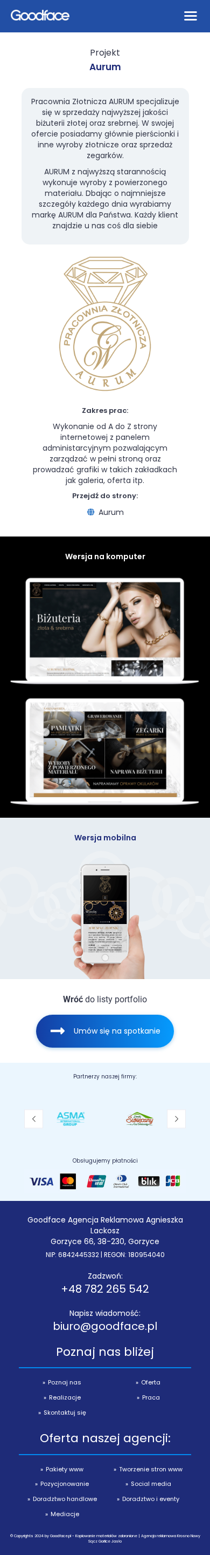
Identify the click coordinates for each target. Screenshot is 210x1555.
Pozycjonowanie (64, 1483)
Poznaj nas (64, 1382)
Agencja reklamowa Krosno (165, 1535)
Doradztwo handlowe (65, 1499)
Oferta (150, 1382)
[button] (33, 1118)
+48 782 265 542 (105, 1288)
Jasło (116, 1541)
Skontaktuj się (65, 1412)
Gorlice (104, 1541)
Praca (151, 1397)
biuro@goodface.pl (105, 1326)
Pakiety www (64, 1469)
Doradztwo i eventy (150, 1499)
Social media (151, 1483)
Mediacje (65, 1514)
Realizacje (65, 1397)
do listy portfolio (105, 999)
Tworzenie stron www (151, 1469)
